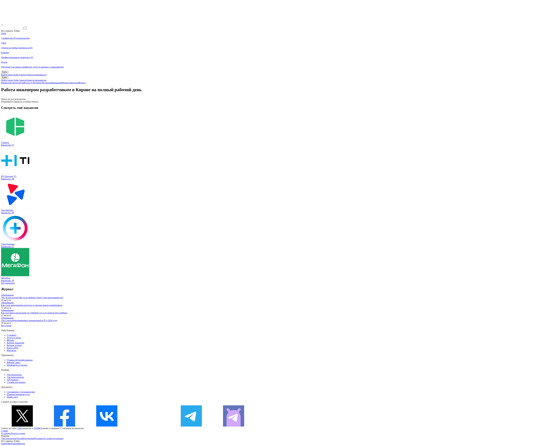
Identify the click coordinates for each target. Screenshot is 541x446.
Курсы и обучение (32, 83)
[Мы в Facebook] (64, 426)
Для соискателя (14, 374)
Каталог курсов (14, 345)
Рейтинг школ (13, 362)
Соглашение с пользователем (21, 392)
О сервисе (11, 335)
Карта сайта (12, 348)
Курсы (22, 443)
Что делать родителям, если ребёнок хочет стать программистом (32, 297)
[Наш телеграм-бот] (233, 426)
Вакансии (6, 83)
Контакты (11, 350)
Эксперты (46, 83)
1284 (19, 428)
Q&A (8, 443)
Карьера (15, 443)
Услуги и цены (14, 337)
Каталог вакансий (15, 343)
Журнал (82, 83)
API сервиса (12, 380)
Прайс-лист (12, 397)
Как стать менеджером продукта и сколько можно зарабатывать (31, 305)
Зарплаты (73, 83)
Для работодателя (15, 377)
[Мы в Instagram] (149, 426)
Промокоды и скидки (17, 365)
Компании (56, 83)
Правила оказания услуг (18, 394)
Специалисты (17, 83)
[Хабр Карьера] (12, 28)
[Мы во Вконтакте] (107, 426)
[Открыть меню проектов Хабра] (2, 24)
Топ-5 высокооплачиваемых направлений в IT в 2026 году (29, 320)
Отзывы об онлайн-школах (20, 360)
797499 (37, 428)
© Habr (4, 431)
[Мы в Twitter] (22, 426)
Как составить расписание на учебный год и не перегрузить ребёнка (34, 313)
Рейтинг (65, 83)
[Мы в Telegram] (191, 426)
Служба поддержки (16, 382)
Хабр (3, 443)
